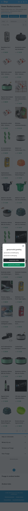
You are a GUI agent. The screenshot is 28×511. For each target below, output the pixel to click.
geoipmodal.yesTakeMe (14, 265)
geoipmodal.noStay (14, 260)
